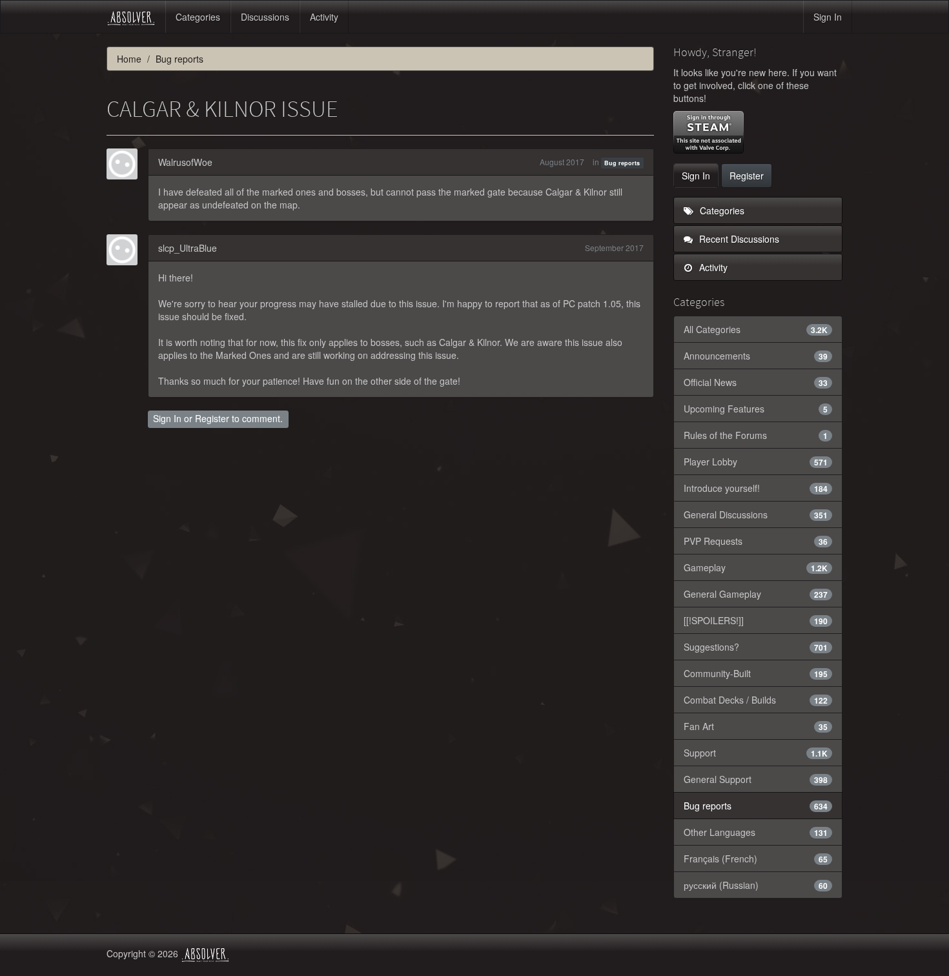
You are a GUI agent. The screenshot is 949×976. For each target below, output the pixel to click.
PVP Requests (756, 540)
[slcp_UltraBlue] (126, 249)
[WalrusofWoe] (126, 163)
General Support (756, 779)
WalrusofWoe (185, 162)
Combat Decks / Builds (756, 699)
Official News (756, 382)
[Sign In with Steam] (708, 132)
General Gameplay (756, 593)
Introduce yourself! (756, 488)
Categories (198, 16)
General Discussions (756, 514)
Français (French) (756, 858)
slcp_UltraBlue (187, 247)
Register (212, 418)
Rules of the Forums (756, 435)
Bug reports (622, 163)
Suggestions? (756, 646)
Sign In (827, 16)
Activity (324, 16)
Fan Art (756, 726)
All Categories (756, 329)
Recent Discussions (738, 238)
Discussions (265, 16)
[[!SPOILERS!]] (756, 620)
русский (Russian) (756, 885)
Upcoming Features (756, 408)
